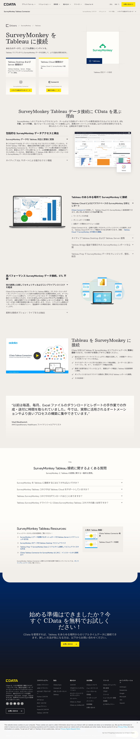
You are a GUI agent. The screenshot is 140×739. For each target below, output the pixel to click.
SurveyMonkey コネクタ (89, 11)
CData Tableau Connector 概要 (110, 534)
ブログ (105, 691)
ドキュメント (102, 11)
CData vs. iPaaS (75, 702)
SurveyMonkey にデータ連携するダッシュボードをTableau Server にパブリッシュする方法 (49, 538)
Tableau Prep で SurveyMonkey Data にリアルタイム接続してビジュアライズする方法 (49, 548)
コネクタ (73, 685)
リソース (106, 694)
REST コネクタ (41, 703)
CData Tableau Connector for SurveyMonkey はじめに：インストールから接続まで (49, 554)
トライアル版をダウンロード (125, 11)
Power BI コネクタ (43, 709)
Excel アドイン (42, 706)
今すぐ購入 (112, 11)
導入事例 (106, 688)
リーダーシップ (92, 698)
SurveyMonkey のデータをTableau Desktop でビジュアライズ (43, 543)
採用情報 (89, 704)
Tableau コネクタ (42, 713)
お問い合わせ (128, 4)
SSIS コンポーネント (60, 691)
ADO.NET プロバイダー (44, 692)
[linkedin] (7, 703)
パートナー (73, 698)
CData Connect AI (78, 210)
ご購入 (111, 4)
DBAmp (56, 694)
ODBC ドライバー (43, 685)
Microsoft (123, 697)
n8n (121, 700)
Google (122, 693)
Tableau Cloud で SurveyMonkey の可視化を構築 (101, 231)
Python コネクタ (42, 697)
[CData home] (11, 4)
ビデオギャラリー (109, 704)
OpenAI (122, 703)
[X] (11, 703)
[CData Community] (22, 703)
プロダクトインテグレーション (77, 689)
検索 (116, 4)
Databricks (123, 690)
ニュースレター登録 (109, 698)
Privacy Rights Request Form (70, 729)
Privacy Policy (122, 727)
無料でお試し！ (52, 90)
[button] (37, 138)
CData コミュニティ (109, 685)
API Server (40, 700)
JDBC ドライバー (42, 688)
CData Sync (57, 685)
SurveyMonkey (26, 26)
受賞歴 (89, 694)
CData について (92, 685)
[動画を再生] (37, 355)
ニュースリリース (92, 688)
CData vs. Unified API (77, 705)
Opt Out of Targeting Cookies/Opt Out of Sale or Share (118, 733)
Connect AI (57, 688)
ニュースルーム (91, 691)
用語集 (105, 701)
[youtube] (14, 703)
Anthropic (123, 687)
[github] (18, 703)
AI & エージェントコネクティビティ (76, 694)
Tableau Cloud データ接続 (108, 542)
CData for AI (89, 4)
